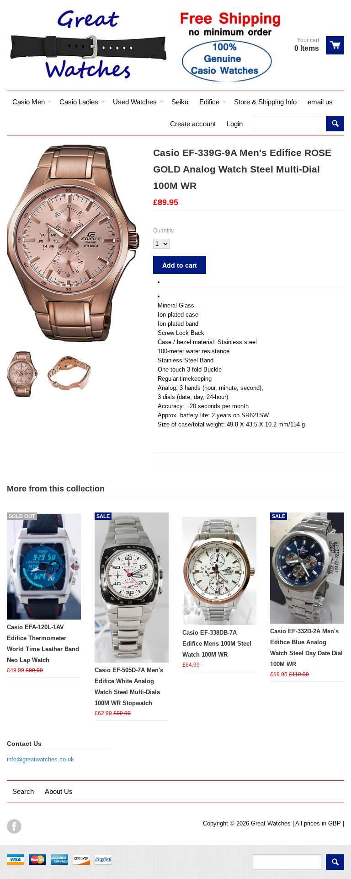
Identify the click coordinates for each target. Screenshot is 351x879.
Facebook (14, 826)
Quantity (163, 230)
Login (235, 124)
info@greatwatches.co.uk (40, 759)
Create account (193, 124)
